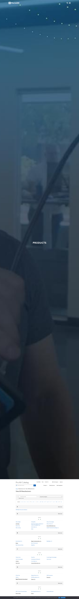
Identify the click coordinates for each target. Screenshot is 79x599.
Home (17, 488)
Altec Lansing (18, 527)
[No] (77, 597)
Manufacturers (52, 485)
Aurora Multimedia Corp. (51, 525)
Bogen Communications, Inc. (36, 541)
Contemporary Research (35, 559)
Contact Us (46, 481)
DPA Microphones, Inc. (35, 577)
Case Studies (39, 481)
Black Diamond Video (19, 545)
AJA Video (17, 523)
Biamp (17, 543)
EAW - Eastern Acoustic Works (21, 591)
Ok (59, 597)
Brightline (33, 545)
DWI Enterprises (50, 575)
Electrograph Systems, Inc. (36, 591)
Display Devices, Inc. (35, 575)
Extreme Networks (50, 591)
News (43, 481)
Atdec (32, 528)
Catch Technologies (19, 559)
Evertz (32, 593)
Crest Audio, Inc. (34, 561)
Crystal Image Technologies (52, 557)
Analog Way (33, 521)
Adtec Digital (18, 521)
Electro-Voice (18, 593)
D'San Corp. (18, 575)
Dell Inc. (17, 577)
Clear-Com (18, 563)
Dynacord (48, 577)
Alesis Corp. (18, 525)
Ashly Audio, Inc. (34, 526)
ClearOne (33, 557)
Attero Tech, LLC (50, 523)
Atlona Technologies (50, 521)
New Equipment (59, 485)
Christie (17, 561)
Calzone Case (18, 557)
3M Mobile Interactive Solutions (21, 509)
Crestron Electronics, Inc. (35, 563)
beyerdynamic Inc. (19, 541)
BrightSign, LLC (49, 541)
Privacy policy (63, 597)
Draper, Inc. (33, 579)
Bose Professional (34, 543)
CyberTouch (49, 559)
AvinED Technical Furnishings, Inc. (53, 527)
